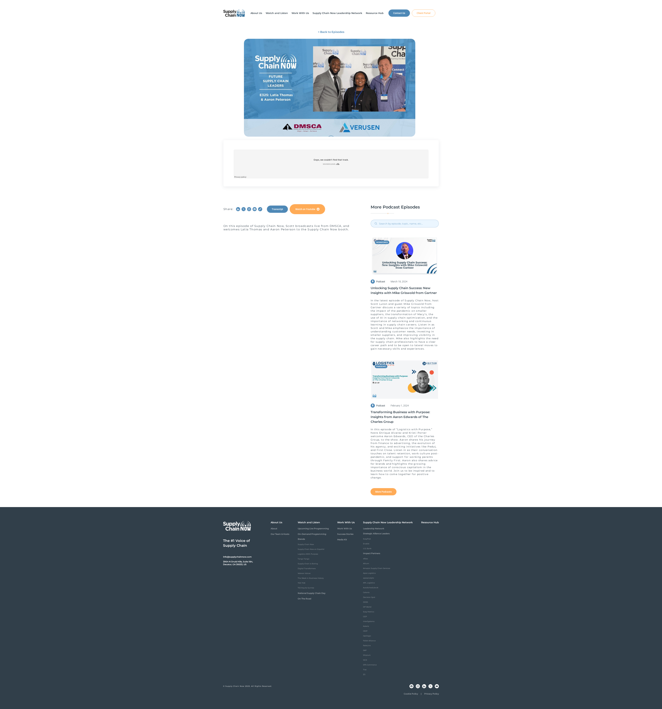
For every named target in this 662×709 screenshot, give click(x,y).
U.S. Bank (367, 548)
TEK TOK (301, 583)
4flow (365, 559)
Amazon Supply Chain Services (376, 568)
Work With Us (344, 528)
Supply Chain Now (306, 544)
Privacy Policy (431, 693)
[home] (234, 13)
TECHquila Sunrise (306, 588)
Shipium (367, 655)
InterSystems (368, 621)
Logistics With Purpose (308, 554)
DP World (367, 607)
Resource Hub (430, 522)
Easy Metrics (368, 612)
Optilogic (367, 636)
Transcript (277, 209)
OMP (365, 631)
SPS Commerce (370, 665)
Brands (301, 539)
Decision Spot (369, 597)
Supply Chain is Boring (308, 564)
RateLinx (367, 645)
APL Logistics (369, 583)
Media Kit (342, 539)
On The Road (304, 598)
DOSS (365, 602)
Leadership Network (373, 528)
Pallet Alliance (369, 641)
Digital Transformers (307, 568)
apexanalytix (368, 578)
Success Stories (345, 534)
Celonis (366, 592)
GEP (365, 616)
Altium (366, 563)
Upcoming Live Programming (313, 528)
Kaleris (366, 626)
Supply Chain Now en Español (311, 549)
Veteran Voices (304, 573)
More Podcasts (383, 491)
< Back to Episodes (331, 32)
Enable (366, 544)
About (274, 528)
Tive (365, 670)
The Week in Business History (311, 578)
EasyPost (367, 539)
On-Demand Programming (312, 534)
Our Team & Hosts (280, 534)
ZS (364, 674)
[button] (256, 13)
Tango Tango (303, 559)
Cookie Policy (411, 693)
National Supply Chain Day (311, 593)
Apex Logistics (369, 573)
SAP (365, 650)
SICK (365, 660)
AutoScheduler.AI (370, 587)
